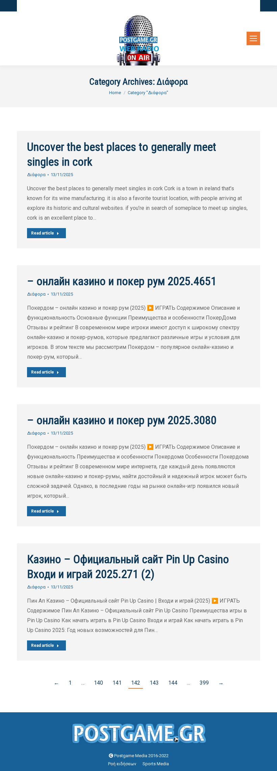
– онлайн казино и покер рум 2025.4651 (122, 281)
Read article (42, 233)
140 (98, 683)
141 (117, 683)
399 (204, 683)
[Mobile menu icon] (253, 38)
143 (154, 683)
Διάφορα (36, 174)
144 (172, 683)
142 (135, 683)
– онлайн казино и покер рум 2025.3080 (122, 420)
